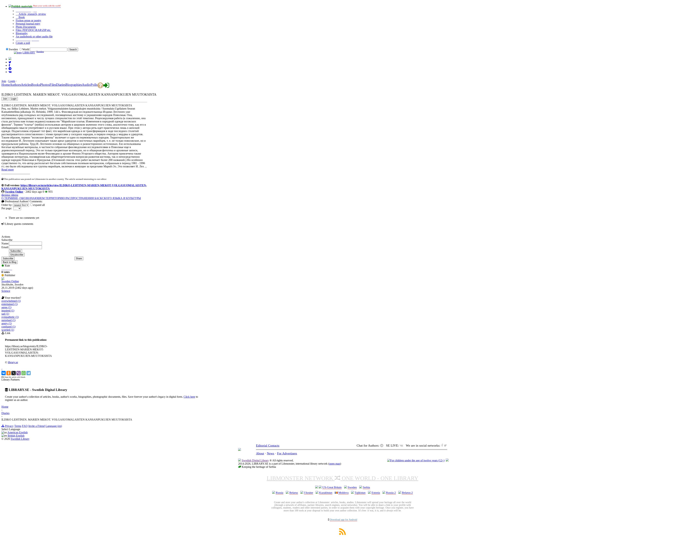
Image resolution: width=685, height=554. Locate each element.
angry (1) (6, 323)
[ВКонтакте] (3, 373)
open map (334, 463)
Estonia (376, 492)
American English (17, 432)
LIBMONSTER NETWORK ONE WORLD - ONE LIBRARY (342, 478)
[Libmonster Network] (416, 460)
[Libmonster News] (10, 62)
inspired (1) (7, 310)
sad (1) (5, 313)
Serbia (366, 487)
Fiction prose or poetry (28, 20)
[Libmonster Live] (10, 71)
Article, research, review (32, 14)
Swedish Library (20, 438)
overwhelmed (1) (11, 300)
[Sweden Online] (2, 278)
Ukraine (308, 492)
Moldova (343, 492)
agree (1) (6, 307)
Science (5, 290)
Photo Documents (26, 26)
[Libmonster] (239, 450)
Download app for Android (343, 519)
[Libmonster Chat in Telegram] (382, 445)
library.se (13, 362)
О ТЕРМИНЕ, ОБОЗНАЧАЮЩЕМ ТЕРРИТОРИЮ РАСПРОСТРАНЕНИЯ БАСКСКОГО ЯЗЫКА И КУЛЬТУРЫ (71, 198)
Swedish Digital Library (255, 460)
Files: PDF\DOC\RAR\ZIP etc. (33, 30)
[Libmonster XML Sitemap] (342, 533)
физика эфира (9, 194)
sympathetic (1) (10, 316)
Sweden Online (14, 191)
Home (4, 406)
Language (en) (53, 425)
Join (3, 81)
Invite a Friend (36, 425)
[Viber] (18, 373)
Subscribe (8, 258)
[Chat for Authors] (10, 68)
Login (11, 81)
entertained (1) (9, 304)
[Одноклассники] (8, 373)
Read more (7, 169)
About (260, 453)
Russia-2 (391, 492)
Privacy (9, 425)
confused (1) (8, 326)
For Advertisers (287, 453)
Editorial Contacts (267, 445)
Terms (17, 425)
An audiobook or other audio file (34, 36)
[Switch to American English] (10, 58)
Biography (22, 33)
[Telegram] (28, 373)
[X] (13, 373)
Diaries (5, 413)
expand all (39, 204)
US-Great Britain (332, 487)
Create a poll (23, 42)
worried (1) (7, 329)
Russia (279, 492)
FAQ (25, 425)
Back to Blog (9, 262)
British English (16, 435)
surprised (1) (8, 320)
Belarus (293, 492)
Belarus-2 (407, 492)
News (270, 453)
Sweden (352, 487)
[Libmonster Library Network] (447, 460)
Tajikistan (360, 492)
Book (21, 17)
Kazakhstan (325, 492)
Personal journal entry (28, 23)
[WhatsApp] (23, 373)
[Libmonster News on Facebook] (9, 65)
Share (79, 258)
